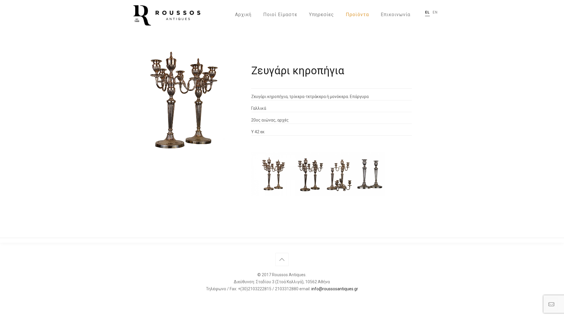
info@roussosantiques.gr (334, 288)
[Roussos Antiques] (165, 14)
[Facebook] (282, 298)
